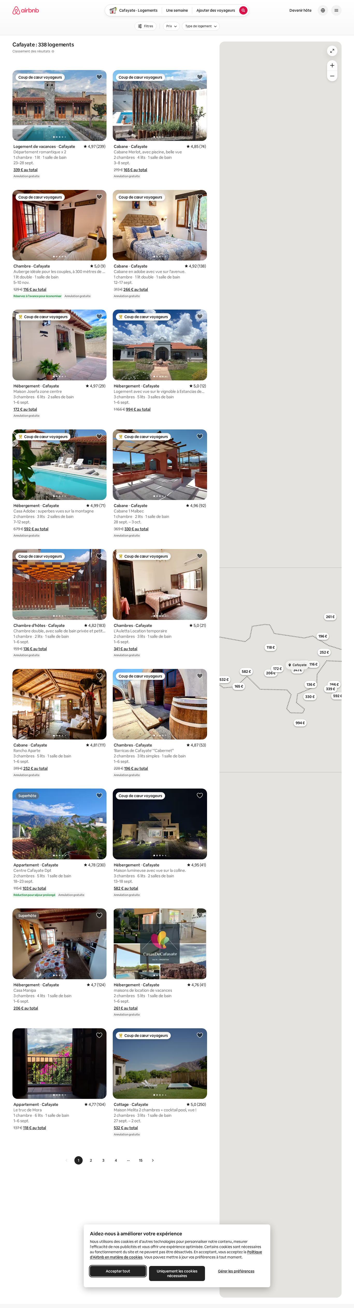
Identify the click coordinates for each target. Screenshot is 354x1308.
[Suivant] (152, 1160)
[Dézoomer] (332, 65)
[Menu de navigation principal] (336, 10)
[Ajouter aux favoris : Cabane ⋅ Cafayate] (200, 77)
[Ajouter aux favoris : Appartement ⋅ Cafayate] (99, 795)
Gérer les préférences (236, 1271)
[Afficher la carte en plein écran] (332, 51)
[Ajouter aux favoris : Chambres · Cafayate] (200, 556)
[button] (25, 169)
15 (141, 1160)
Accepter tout (118, 1271)
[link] (66, 1160)
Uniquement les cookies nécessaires (177, 1273)
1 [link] (78, 1160)
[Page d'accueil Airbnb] (25, 10)
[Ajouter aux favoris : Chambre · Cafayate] (99, 197)
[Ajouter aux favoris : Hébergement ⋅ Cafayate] (99, 316)
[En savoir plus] (52, 51)
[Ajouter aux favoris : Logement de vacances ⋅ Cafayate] (99, 77)
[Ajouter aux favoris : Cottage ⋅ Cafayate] (200, 1035)
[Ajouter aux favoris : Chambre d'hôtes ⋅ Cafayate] (99, 556)
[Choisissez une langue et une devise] (323, 10)
